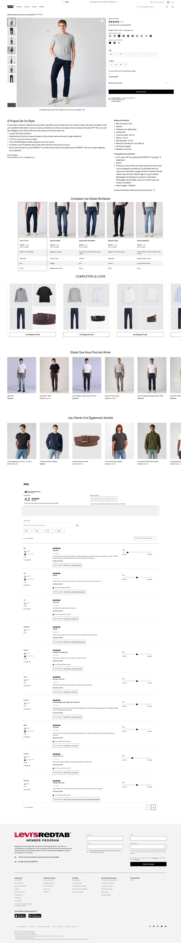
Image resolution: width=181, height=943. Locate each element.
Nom (131, 835)
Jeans (30, 14)
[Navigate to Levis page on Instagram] (158, 927)
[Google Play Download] (34, 916)
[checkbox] (88, 851)
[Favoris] (167, 7)
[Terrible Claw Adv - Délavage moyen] (114, 43)
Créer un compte (148, 864)
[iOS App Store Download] (20, 916)
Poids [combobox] (47, 531)
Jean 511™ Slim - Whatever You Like (72, 717)
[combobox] (146, 538)
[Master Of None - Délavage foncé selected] (119, 36)
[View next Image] (105, 62)
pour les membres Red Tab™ (120, 25)
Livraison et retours (116, 101)
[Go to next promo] (117, 1)
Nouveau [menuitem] (19, 6)
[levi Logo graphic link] (10, 6)
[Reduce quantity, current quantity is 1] (163, 83)
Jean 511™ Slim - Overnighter (71, 772)
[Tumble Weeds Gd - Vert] (119, 43)
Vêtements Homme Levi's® (20, 14)
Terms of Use (155, 858)
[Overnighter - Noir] (114, 36)
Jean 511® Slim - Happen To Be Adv (72, 565)
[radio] (111, 54)
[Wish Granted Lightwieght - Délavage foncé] (123, 36)
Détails (67, 1)
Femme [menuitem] (34, 6)
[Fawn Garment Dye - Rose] (146, 36)
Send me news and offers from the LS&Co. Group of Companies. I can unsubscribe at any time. (105, 851)
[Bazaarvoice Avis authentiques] (33, 492)
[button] (113, 77)
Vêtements (10, 14)
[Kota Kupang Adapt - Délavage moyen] (110, 36)
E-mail (89, 843)
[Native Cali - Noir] (110, 43)
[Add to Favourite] (102, 20)
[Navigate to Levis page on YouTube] (162, 927)
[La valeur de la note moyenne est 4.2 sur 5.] (114, 21)
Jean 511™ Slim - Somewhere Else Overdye (74, 642)
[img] (165, 846)
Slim (33, 14)
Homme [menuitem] (27, 6)
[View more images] (11, 105)
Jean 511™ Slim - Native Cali (70, 618)
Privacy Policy (137, 859)
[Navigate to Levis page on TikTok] (150, 927)
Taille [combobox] (37, 531)
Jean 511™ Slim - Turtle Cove (71, 745)
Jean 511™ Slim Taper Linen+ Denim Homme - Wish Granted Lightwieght (81, 799)
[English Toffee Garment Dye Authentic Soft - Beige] (142, 36)
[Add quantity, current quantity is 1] (170, 83)
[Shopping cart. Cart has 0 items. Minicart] (172, 7)
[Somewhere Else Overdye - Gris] (133, 36)
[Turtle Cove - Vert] (151, 36)
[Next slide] (175, 316)
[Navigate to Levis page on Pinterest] (154, 927)
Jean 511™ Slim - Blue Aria (70, 692)
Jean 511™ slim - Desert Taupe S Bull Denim (74, 592)
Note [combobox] (26, 531)
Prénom (89, 835)
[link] (31, 926)
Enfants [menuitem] (41, 6)
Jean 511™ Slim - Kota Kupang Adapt (73, 668)
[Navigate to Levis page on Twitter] (165, 927)
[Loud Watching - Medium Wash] (128, 36)
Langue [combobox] (59, 531)
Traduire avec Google (58, 560)
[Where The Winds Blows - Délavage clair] (137, 36)
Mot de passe (133, 843)
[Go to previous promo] (63, 1)
